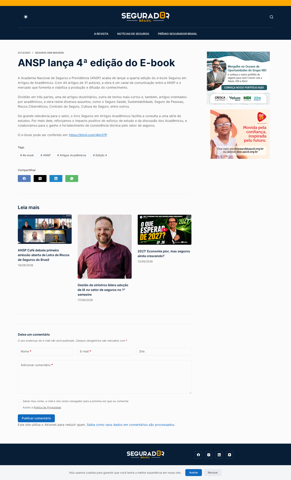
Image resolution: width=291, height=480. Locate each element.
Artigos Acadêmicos (71, 155)
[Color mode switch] (26, 17)
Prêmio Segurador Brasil (177, 33)
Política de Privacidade (47, 407)
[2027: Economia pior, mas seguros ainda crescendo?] (164, 230)
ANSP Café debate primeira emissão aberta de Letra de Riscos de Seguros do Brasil (43, 255)
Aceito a (42, 407)
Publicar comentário (36, 418)
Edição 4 (100, 155)
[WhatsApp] (71, 178)
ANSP (46, 155)
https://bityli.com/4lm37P (88, 135)
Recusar (213, 472)
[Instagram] (209, 455)
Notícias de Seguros (133, 33)
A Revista (101, 33)
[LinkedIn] (55, 178)
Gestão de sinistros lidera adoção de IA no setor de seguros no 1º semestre (103, 289)
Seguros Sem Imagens (49, 52)
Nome (26, 351)
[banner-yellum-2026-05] (238, 78)
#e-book (27, 155)
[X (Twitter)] (40, 178)
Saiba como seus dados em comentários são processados (130, 425)
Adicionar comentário (37, 365)
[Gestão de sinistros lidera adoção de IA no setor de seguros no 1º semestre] (104, 247)
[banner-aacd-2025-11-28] (240, 134)
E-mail (85, 351)
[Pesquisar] (271, 17)
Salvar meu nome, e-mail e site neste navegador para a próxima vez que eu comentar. (76, 401)
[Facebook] (24, 178)
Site (142, 351)
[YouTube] (229, 455)
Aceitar (193, 472)
